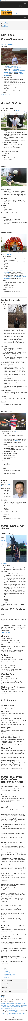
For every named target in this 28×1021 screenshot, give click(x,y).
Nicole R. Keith (7, 344)
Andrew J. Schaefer (15, 69)
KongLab (4, 25)
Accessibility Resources (17, 1012)
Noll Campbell (18, 440)
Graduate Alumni (8, 975)
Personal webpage (5, 632)
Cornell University (19, 72)
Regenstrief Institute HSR (18, 344)
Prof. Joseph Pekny (7, 254)
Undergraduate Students (10, 974)
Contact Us (6, 977)
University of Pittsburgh (15, 67)
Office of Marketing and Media (12, 1010)
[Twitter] (2, 997)
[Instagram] (4, 997)
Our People (5, 26)
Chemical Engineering (13, 270)
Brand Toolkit (10, 1006)
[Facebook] (1, 997)
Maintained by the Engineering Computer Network (12, 1007)
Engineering (5, 23)
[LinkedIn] (7, 997)
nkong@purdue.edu (6, 94)
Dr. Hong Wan (18, 431)
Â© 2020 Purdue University (7, 1003)
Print (25, 29)
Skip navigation (3, 0)
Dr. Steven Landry (20, 111)
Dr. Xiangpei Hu (3, 540)
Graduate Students (8, 972)
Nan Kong (6, 971)
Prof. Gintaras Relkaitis (20, 253)
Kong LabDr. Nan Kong (16, 12)
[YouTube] (3, 997)
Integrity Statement (16, 1005)
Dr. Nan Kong (6, 44)
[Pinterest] (6, 997)
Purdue (4, 22)
